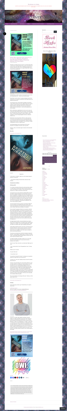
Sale (43, 190)
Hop (43, 181)
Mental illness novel (25, 389)
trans (23, 393)
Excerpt (23, 385)
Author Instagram (15, 332)
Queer (24, 392)
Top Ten (44, 192)
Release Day (45, 188)
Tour (31, 385)
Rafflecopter (12, 393)
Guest (44, 180)
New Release (26, 385)
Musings (44, 183)
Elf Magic (44, 178)
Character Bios (45, 174)
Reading (44, 187)
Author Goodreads (21, 332)
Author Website (12, 331)
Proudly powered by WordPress (28, 407)
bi (15, 388)
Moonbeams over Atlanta (33, 4)
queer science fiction (28, 392)
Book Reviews (45, 173)
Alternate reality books (22, 387)
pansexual (13, 392)
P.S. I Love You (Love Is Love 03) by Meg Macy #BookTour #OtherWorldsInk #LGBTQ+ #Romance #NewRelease (49, 141)
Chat (43, 175)
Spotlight (29, 385)
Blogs (14, 385)
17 (43, 160)
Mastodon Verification (13, 401)
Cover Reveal (45, 177)
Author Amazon (26, 332)
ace (13, 387)
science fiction (18, 393)
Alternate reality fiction (29, 387)
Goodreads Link (18, 133)
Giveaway (14, 389)
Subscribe (63, 408)
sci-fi (15, 393)
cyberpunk (20, 388)
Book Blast (16, 385)
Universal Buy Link (13, 133)
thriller (21, 393)
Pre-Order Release (45, 185)
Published (44, 186)
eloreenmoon (15, 62)
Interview (44, 182)
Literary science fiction (19, 389)
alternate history (16, 387)
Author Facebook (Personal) (19, 331)
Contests (20, 385)
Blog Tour (17, 388)
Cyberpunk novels (25, 388)
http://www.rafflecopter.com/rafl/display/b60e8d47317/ (18, 290)
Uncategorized (45, 194)
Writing (44, 195)
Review (44, 189)
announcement (13, 388)
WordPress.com (41, 407)
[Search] (55, 32)
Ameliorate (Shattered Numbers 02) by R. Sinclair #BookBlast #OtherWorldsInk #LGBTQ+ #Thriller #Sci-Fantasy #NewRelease (49, 149)
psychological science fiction (19, 392)
